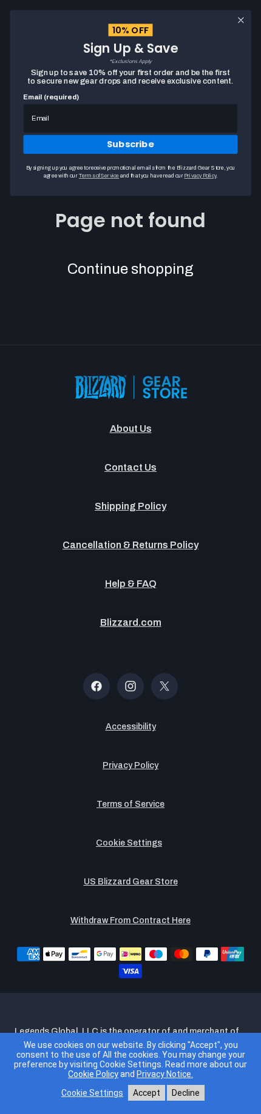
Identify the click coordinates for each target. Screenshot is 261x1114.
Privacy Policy (130, 765)
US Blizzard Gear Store (131, 881)
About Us (131, 428)
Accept (146, 1093)
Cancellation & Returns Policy (130, 545)
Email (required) (51, 97)
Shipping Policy (130, 506)
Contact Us (130, 467)
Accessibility (131, 726)
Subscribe (130, 144)
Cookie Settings (129, 842)
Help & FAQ (131, 584)
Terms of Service (130, 804)
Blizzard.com (130, 622)
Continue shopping (130, 269)
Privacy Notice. (165, 1074)
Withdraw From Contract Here (130, 920)
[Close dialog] (241, 20)
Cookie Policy (93, 1074)
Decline (186, 1093)
